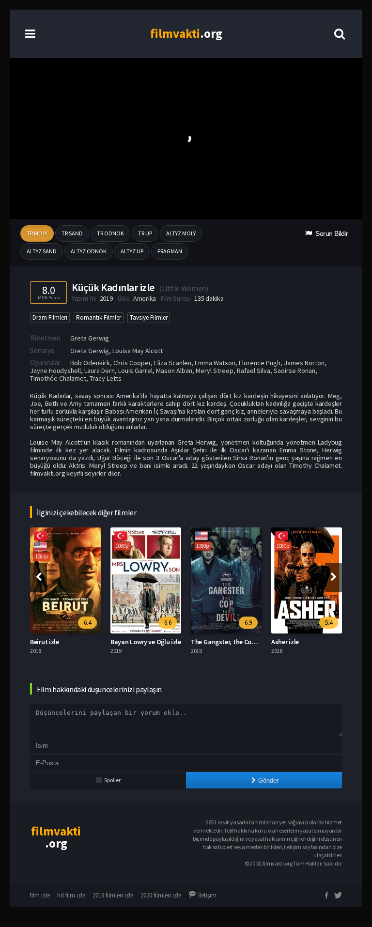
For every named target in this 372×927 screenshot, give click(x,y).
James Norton (304, 362)
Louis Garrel (135, 370)
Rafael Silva (253, 370)
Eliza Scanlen (172, 362)
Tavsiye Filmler (149, 317)
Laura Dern (99, 370)
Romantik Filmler (98, 317)
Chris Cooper (132, 362)
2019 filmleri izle (113, 895)
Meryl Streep (214, 370)
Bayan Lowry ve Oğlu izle (145, 641)
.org (186, 33)
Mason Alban (174, 370)
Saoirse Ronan (294, 370)
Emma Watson (215, 362)
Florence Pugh (259, 362)
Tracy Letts (106, 378)
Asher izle (285, 641)
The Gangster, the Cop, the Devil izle (243, 641)
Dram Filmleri (49, 317)
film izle (40, 895)
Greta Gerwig (89, 338)
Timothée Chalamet (58, 378)
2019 (106, 298)
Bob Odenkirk (90, 362)
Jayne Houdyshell (55, 370)
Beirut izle (44, 641)
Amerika (144, 298)
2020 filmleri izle (160, 895)
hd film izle (71, 895)
